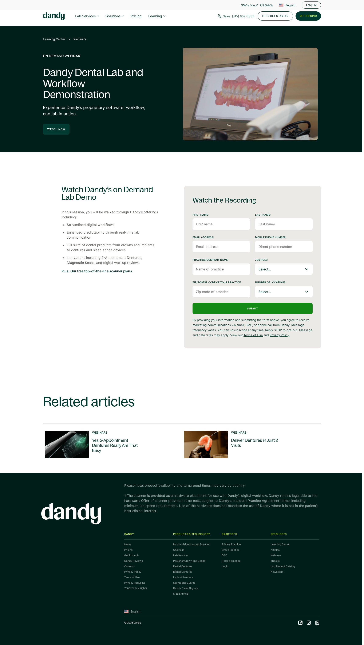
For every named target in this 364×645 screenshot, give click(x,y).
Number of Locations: (270, 282)
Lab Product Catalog (283, 566)
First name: (201, 214)
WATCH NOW (56, 129)
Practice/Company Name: (210, 259)
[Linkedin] (317, 623)
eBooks (275, 560)
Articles (275, 549)
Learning (155, 16)
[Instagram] (309, 623)
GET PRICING (308, 15)
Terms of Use (253, 335)
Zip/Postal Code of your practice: (217, 282)
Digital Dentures (182, 571)
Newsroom (277, 571)
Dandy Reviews (133, 560)
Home (127, 544)
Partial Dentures (182, 566)
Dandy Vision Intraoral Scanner (191, 544)
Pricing (136, 16)
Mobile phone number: (270, 237)
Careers (266, 5)
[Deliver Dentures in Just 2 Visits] (247, 444)
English (290, 5)
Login (225, 566)
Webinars (80, 39)
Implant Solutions (183, 577)
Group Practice (231, 549)
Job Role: (261, 259)
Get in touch (131, 555)
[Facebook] (300, 623)
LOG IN (311, 5)
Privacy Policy (279, 335)
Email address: (203, 237)
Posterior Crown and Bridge (189, 560)
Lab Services (85, 16)
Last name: (263, 214)
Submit (252, 308)
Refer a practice (231, 560)
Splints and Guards (184, 582)
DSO (224, 555)
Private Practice (231, 544)
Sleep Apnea (180, 593)
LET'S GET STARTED (275, 15)
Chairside (178, 549)
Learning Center (54, 39)
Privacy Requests (134, 582)
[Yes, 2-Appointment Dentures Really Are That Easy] (108, 444)
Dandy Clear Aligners (185, 588)
